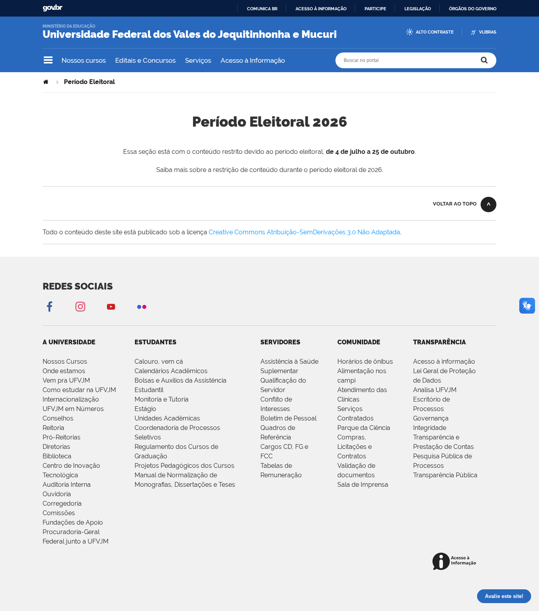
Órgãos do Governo (472, 8)
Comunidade (358, 342)
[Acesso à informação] (455, 562)
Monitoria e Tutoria (162, 399)
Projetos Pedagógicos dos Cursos (184, 465)
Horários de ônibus (365, 361)
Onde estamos (64, 371)
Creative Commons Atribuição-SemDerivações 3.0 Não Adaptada (304, 232)
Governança (431, 418)
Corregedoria (62, 503)
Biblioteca (57, 456)
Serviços (198, 60)
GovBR (52, 8)
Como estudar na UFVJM (79, 390)
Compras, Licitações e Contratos (354, 446)
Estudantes (155, 342)
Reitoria (53, 428)
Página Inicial (47, 82)
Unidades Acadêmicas (167, 418)
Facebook (49, 306)
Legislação (417, 8)
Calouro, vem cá (159, 361)
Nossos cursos (84, 60)
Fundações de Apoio (73, 522)
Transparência (439, 342)
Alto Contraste (435, 32)
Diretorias (56, 446)
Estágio (145, 409)
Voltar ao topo (455, 204)
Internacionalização (71, 399)
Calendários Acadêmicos (171, 371)
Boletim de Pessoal (288, 418)
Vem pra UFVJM (66, 380)
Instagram (80, 306)
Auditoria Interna (67, 484)
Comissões (59, 513)
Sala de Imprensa (362, 484)
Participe (375, 8)
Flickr (141, 306)
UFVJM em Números (73, 409)
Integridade (429, 428)
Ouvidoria (57, 494)
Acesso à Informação (253, 60)
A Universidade (69, 342)
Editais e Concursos (145, 60)
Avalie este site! (504, 596)
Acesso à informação (321, 8)
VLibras (487, 32)
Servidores (280, 342)
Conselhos (58, 418)
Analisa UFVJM (435, 390)
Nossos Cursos (65, 361)
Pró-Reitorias (61, 437)
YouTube (111, 306)
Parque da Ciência (363, 428)
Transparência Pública (445, 475)
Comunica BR (262, 8)
